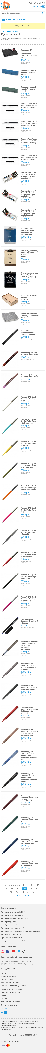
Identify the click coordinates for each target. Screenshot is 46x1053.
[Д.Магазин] (5, 5)
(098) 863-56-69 (36, 2)
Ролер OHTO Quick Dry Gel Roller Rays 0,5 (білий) (28, 399)
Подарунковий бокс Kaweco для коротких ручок (30, 315)
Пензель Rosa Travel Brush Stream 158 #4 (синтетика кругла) (29, 123)
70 (37, 888)
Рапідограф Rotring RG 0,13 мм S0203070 (29, 376)
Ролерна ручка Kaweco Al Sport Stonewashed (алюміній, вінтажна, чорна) (29, 777)
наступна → (23, 895)
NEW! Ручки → (23, 26)
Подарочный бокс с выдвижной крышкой (29, 297)
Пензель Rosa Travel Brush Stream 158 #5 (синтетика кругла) (29, 141)
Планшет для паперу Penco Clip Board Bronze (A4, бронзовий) (29, 253)
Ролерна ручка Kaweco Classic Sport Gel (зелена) (29, 819)
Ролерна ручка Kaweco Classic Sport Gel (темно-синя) (29, 841)
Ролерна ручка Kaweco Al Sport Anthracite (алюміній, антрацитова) (29, 666)
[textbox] (21, 13)
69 (31, 888)
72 (16, 892)
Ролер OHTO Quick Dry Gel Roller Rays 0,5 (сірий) (28, 532)
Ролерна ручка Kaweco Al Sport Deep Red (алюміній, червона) (29, 710)
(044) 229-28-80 (13, 1023)
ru (2, 1012)
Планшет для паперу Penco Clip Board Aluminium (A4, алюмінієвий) (29, 231)
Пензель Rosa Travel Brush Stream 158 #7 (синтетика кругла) (29, 157)
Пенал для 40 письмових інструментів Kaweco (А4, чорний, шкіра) (29, 53)
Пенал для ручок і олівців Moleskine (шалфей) (28, 89)
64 (37, 885)
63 (32, 885)
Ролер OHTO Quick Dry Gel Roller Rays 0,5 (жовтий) (28, 443)
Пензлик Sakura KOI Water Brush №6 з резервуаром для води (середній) (29, 194)
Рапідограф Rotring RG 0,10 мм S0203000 (29, 353)
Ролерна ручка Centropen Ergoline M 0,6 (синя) (29, 621)
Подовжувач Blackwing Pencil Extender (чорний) (28, 332)
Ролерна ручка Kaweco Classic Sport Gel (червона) (29, 863)
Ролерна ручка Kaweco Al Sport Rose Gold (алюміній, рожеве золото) (29, 732)
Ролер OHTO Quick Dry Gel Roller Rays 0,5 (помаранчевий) (28, 488)
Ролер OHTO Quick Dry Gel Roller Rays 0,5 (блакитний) (28, 421)
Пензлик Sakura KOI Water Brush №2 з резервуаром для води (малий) (29, 175)
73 (22, 892)
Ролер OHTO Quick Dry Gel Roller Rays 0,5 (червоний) (28, 554)
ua (6, 1012)
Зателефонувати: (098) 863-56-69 (23, 1035)
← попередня (12, 885)
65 (7, 888)
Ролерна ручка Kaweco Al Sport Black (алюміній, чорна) (30, 687)
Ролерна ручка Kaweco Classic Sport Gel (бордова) (29, 798)
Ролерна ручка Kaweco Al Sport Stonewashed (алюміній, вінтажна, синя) (29, 755)
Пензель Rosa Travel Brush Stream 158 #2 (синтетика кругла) (29, 105)
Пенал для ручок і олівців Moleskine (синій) (28, 72)
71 (11, 892)
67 (18, 888)
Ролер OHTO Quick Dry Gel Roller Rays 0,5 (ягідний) (28, 599)
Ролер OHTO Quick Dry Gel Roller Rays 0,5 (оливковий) (28, 465)
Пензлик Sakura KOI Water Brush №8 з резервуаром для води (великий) (29, 213)
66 (12, 888)
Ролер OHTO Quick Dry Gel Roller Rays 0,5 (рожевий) (28, 510)
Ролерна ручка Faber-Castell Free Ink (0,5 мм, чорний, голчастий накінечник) (29, 645)
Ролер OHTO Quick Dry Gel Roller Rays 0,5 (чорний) (28, 576)
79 (33, 892)
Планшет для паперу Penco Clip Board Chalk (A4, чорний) (29, 275)
